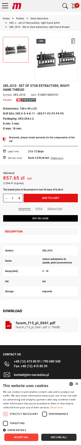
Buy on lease (40, 218)
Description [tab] (14, 231)
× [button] (76, 383)
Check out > (57, 158)
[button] (37, 59)
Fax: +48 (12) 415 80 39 (30, 366)
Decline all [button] (59, 437)
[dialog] (40, 412)
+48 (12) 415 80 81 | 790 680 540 (37, 361)
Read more (57, 407)
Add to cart (50, 198)
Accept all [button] (21, 437)
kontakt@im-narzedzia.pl (31, 375)
